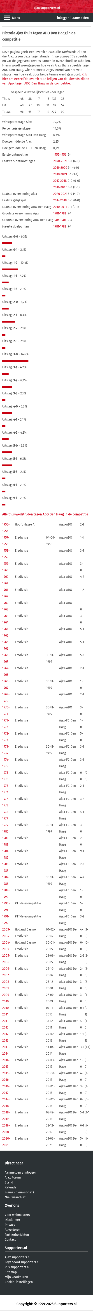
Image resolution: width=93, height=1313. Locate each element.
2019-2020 (60, 168)
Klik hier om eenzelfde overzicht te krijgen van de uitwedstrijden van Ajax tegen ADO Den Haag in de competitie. (45, 79)
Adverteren (13, 1230)
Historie (8, 33)
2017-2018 (60, 181)
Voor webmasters (17, 1215)
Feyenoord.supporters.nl (22, 1262)
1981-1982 (59, 213)
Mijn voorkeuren (16, 1277)
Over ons (12, 1205)
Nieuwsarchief (15, 1197)
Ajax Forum (13, 1177)
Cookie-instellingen (19, 1282)
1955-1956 (59, 155)
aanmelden (80, 18)
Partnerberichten (17, 1235)
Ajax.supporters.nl (17, 1257)
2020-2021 (60, 161)
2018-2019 (60, 174)
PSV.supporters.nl (17, 1267)
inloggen (63, 18)
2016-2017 (60, 187)
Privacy (10, 1225)
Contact (10, 1240)
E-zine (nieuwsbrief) (19, 1192)
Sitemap (11, 1272)
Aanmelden (13, 1172)
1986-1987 (59, 220)
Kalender (11, 1187)
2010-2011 (60, 207)
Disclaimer (12, 1220)
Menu (16, 18)
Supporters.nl (16, 1248)
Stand (9, 1182)
